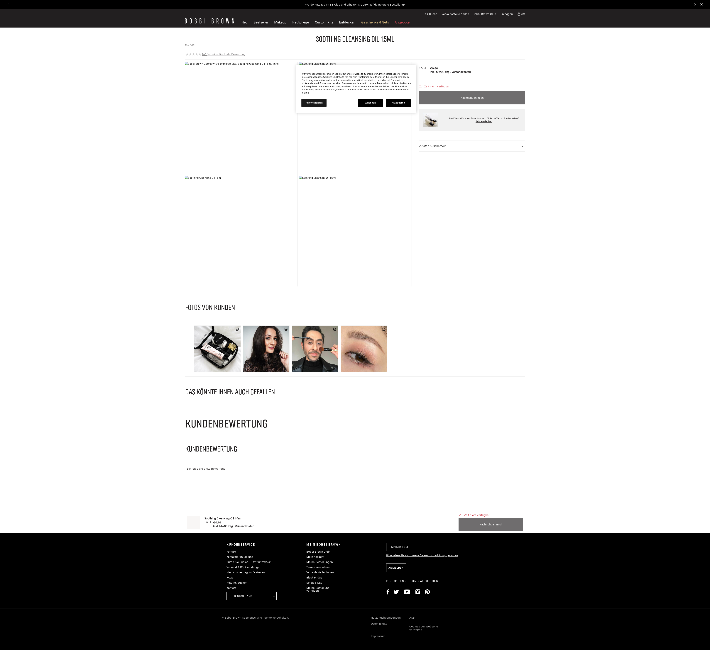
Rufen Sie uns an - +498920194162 (248, 562)
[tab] (212, 448)
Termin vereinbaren (318, 567)
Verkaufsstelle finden (455, 14)
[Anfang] (698, 492)
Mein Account (315, 556)
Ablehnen (370, 102)
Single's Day (314, 582)
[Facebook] (387, 592)
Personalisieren (314, 102)
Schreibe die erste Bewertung (226, 54)
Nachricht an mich (472, 97)
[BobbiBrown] (209, 21)
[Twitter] (396, 592)
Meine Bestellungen (319, 562)
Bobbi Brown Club (484, 14)
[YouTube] (407, 592)
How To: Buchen (236, 582)
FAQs (229, 577)
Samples (190, 44)
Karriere (231, 587)
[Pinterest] (427, 592)
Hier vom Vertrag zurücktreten (245, 572)
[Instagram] (417, 592)
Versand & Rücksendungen (243, 567)
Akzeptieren (398, 102)
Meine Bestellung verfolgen (317, 589)
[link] (521, 14)
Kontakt (231, 551)
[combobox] (251, 596)
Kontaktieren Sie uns (239, 556)
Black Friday (314, 577)
